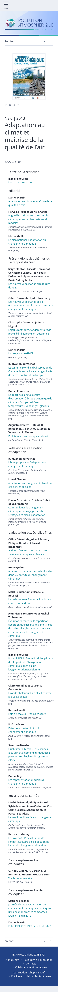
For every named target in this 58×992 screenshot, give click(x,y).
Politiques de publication (38, 960)
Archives (10, 41)
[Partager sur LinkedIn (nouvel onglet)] (14, 105)
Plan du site (12, 960)
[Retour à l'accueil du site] (29, 23)
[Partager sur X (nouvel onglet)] (10, 105)
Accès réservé (43, 976)
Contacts (31, 963)
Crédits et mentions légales (31, 967)
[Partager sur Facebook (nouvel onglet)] (6, 105)
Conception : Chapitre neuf (29, 972)
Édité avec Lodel (20, 976)
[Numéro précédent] (45, 41)
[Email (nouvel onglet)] (18, 105)
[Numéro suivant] (50, 41)
